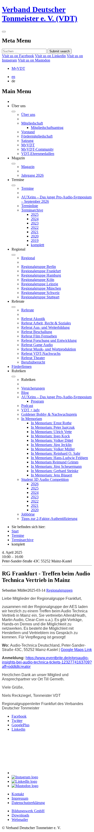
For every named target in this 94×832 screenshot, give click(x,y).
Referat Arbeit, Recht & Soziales (46, 323)
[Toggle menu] (4, 31)
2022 (35, 227)
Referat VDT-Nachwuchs (40, 353)
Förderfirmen (22, 366)
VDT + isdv (30, 410)
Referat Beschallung (36, 332)
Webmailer (20, 820)
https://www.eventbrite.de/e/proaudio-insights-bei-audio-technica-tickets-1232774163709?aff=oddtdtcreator (47, 662)
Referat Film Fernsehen (39, 336)
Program (37, 401)
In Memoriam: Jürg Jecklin (51, 445)
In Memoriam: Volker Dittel (52, 440)
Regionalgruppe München (41, 288)
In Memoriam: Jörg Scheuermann (56, 466)
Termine (27, 188)
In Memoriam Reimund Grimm (54, 462)
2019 (35, 240)
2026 (35, 484)
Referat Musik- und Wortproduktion (48, 349)
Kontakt (18, 794)
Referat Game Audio (37, 345)
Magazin (27, 167)
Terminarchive (32, 210)
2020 (35, 236)
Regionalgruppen (59, 590)
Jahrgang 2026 (32, 175)
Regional (28, 258)
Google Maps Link (76, 650)
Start (15, 531)
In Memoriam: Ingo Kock (50, 436)
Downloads (20, 815)
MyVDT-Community (37, 149)
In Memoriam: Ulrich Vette (51, 432)
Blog (25, 393)
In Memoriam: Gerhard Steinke (54, 471)
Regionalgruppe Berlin (38, 267)
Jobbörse (28, 514)
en (13, 77)
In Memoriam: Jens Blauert (51, 475)
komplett (37, 245)
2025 (35, 214)
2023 (35, 223)
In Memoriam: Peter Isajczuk (53, 427)
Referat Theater (33, 358)
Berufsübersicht (33, 362)
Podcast (27, 406)
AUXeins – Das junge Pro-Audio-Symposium (56, 397)
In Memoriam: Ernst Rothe (51, 423)
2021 (35, 232)
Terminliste (29, 206)
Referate (27, 310)
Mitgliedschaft (32, 123)
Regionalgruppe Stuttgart (40, 297)
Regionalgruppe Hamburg (41, 275)
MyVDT (18, 68)
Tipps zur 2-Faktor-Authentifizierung (49, 519)
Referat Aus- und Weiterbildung (45, 327)
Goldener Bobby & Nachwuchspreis (49, 414)
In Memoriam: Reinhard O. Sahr (55, 453)
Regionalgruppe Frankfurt (41, 271)
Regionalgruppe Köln (37, 280)
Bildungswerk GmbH (28, 811)
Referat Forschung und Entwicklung (49, 340)
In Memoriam (31, 419)
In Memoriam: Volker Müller (53, 449)
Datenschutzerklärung (28, 803)
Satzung (27, 141)
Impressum (20, 798)
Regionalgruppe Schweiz (40, 293)
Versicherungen (33, 388)
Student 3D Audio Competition (45, 479)
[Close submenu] (13, 111)
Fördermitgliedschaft (37, 136)
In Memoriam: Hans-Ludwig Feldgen (59, 458)
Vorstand (28, 132)
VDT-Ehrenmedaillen (37, 154)
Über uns (28, 114)
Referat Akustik (33, 319)
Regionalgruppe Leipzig (39, 284)
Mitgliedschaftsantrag (47, 128)
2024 (35, 219)
